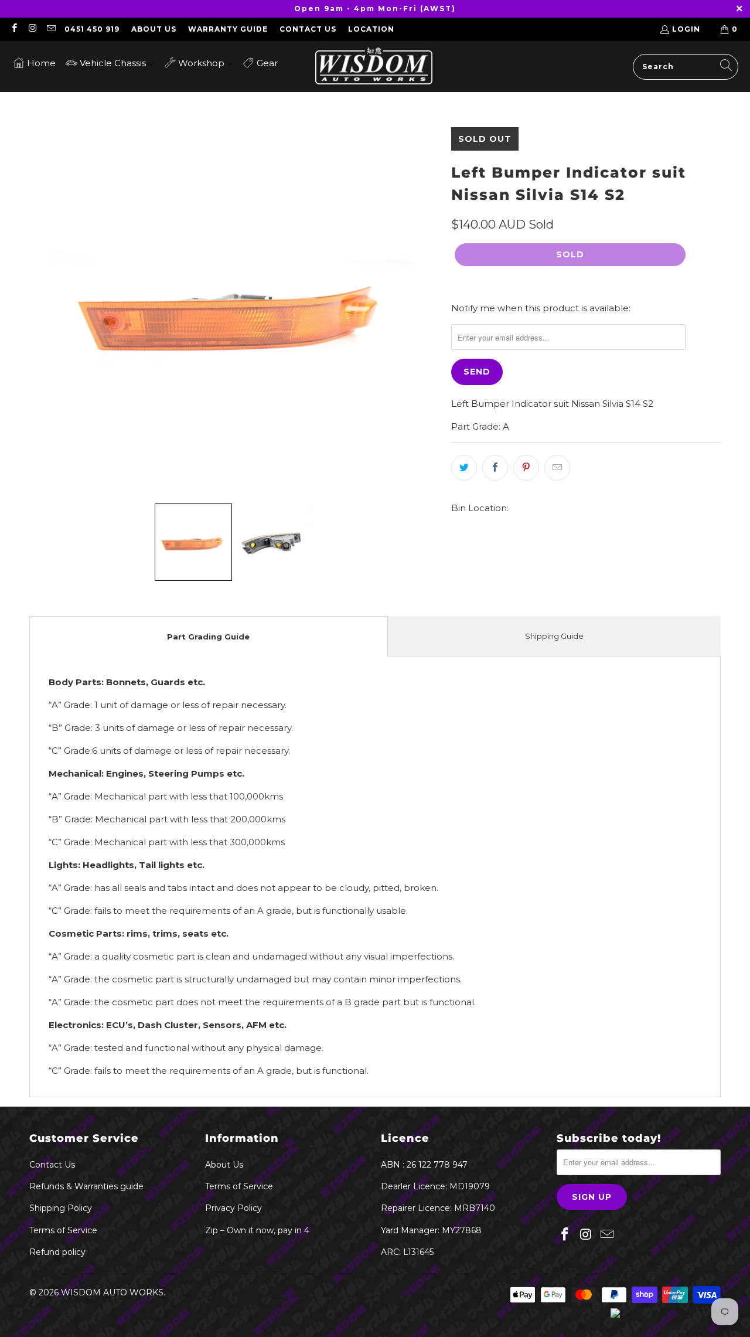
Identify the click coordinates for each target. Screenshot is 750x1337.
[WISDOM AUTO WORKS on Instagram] (32, 29)
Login (686, 29)
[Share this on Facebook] (495, 468)
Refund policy (57, 1252)
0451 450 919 (92, 29)
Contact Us (307, 29)
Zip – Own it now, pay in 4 (257, 1230)
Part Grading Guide (208, 636)
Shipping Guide (554, 636)
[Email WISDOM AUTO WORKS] (51, 29)
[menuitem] (34, 62)
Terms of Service (63, 1230)
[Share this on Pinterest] (526, 468)
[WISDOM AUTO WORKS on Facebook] (14, 29)
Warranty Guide (228, 29)
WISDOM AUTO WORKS (112, 1292)
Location (371, 29)
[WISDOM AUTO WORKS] (373, 66)
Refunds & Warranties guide (86, 1186)
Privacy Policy (233, 1208)
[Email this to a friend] (557, 468)
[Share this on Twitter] (464, 468)
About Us (153, 29)
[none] (193, 542)
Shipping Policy (60, 1208)
